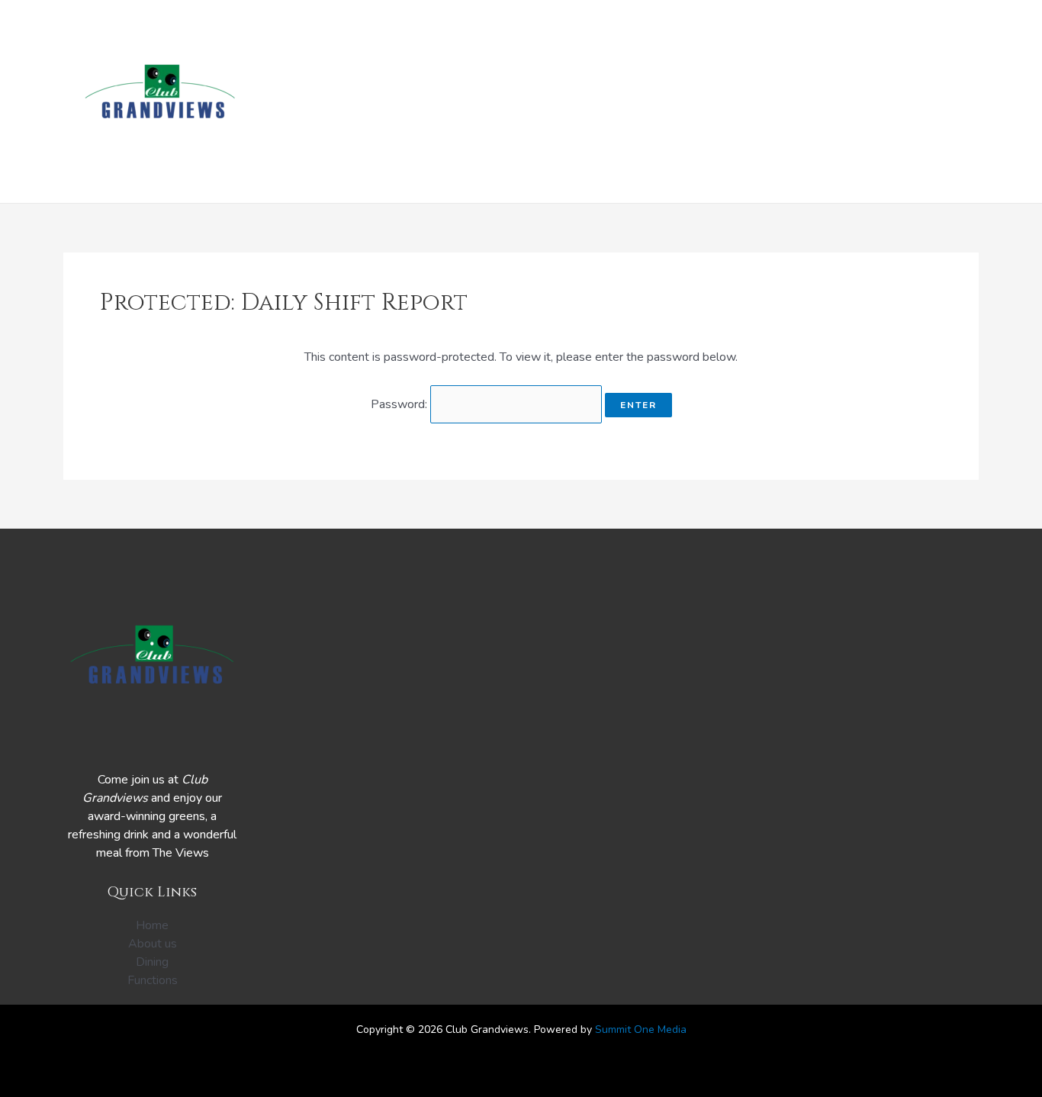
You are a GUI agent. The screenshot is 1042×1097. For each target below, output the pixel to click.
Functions (631, 102)
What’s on (479, 102)
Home (406, 102)
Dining (555, 102)
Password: (400, 404)
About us (860, 102)
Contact (940, 102)
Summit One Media (641, 1029)
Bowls (708, 102)
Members (780, 102)
